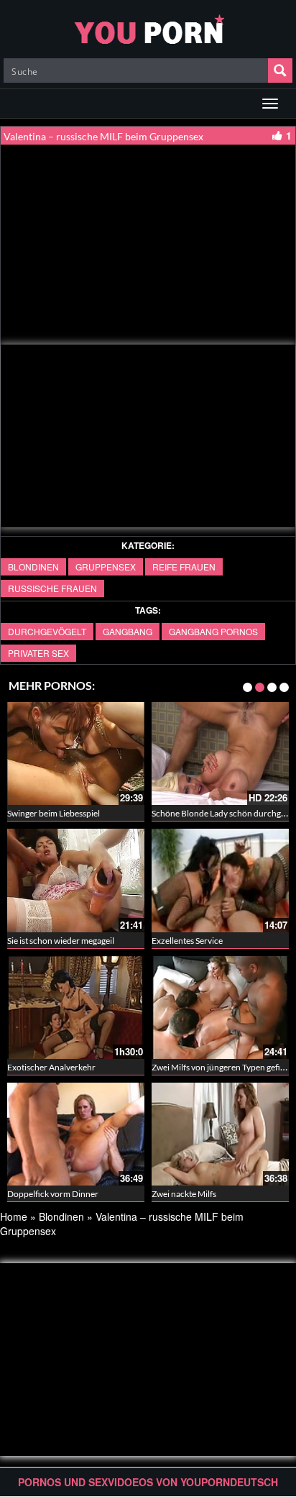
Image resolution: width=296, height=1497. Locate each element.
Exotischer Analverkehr (51, 1067)
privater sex (38, 653)
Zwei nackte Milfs (184, 1193)
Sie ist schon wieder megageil (60, 940)
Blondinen (33, 566)
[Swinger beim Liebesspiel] (75, 753)
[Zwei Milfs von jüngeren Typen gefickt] (220, 1007)
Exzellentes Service (187, 940)
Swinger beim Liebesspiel (53, 813)
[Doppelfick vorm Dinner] (75, 1134)
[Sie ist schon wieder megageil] (75, 880)
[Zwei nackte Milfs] (220, 1134)
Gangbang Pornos (213, 631)
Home (13, 1216)
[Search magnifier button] (280, 70)
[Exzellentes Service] (220, 880)
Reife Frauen (184, 566)
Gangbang (127, 631)
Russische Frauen (52, 588)
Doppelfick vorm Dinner (52, 1193)
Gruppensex (105, 566)
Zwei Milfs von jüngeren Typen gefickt (222, 1067)
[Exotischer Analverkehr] (75, 1007)
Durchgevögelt (47, 631)
